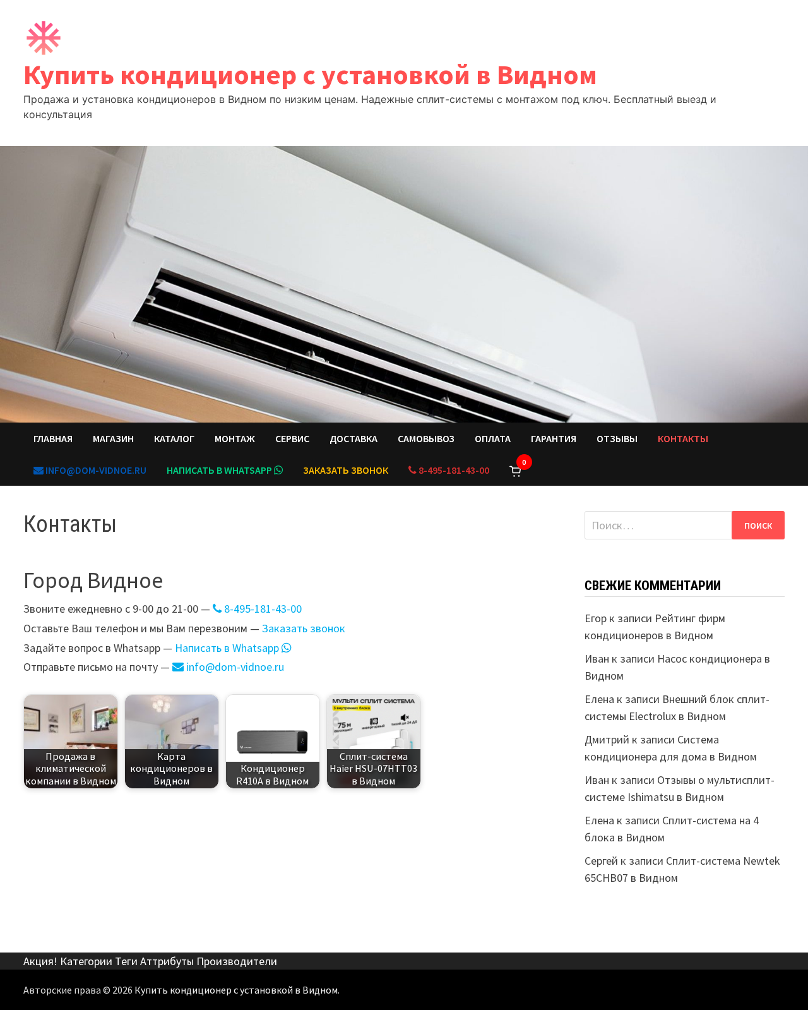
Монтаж (235, 438)
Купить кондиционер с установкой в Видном (310, 74)
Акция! (40, 961)
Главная (53, 438)
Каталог (174, 438)
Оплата (493, 438)
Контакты (683, 438)
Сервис (292, 438)
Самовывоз (426, 438)
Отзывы (617, 438)
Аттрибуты (167, 961)
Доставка (353, 438)
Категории (86, 961)
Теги (126, 961)
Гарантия (553, 438)
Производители (236, 961)
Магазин (113, 438)
